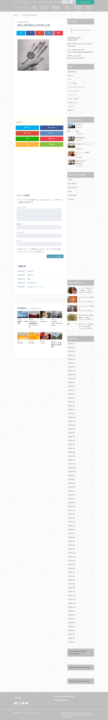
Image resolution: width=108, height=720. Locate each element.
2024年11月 (72, 421)
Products (89, 7)
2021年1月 (71, 522)
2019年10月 (72, 561)
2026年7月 (71, 344)
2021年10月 (72, 506)
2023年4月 (71, 483)
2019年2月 (71, 592)
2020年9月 (71, 526)
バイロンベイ (72, 95)
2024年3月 (71, 452)
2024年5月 (71, 444)
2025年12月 (72, 371)
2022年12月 (72, 487)
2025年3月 (71, 406)
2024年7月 (71, 437)
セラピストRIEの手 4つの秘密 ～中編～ (86, 289)
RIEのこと (71, 75)
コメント (21, 207)
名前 (19, 224)
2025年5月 (71, 398)
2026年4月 (71, 355)
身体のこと (71, 110)
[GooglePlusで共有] (39, 33)
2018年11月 (72, 603)
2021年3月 (71, 514)
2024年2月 (71, 456)
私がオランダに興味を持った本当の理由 (86, 325)
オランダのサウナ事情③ (86, 307)
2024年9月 (71, 429)
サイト (19, 241)
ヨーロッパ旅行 (73, 99)
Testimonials (78, 7)
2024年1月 (71, 460)
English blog (72, 71)
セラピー (71, 106)
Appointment (86, 2)
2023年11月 (72, 468)
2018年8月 (71, 615)
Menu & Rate (45, 7)
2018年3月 (71, 634)
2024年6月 (71, 440)
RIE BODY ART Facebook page (79, 667)
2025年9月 (71, 382)
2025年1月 (71, 413)
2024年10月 (72, 425)
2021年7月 (71, 510)
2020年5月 (71, 533)
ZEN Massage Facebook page (79, 681)
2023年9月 (71, 475)
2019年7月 (71, 572)
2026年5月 (71, 351)
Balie (28, 279)
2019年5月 (71, 580)
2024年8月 (71, 433)
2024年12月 (72, 417)
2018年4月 (71, 630)
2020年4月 (71, 537)
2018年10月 (72, 607)
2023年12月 (72, 464)
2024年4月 (71, 448)
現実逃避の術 (31, 283)
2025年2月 (71, 409)
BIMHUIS (30, 271)
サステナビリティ (74, 91)
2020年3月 (71, 541)
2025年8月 (71, 386)
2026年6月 (71, 347)
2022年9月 (71, 491)
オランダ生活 (72, 83)
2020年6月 (71, 529)
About (34, 7)
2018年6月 (71, 623)
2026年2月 (71, 363)
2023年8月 (71, 479)
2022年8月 (71, 495)
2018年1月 (71, 642)
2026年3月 (71, 359)
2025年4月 (71, 402)
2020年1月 (71, 549)
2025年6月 (71, 394)
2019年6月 (71, 576)
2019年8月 (71, 568)
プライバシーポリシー (32, 713)
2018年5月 (71, 626)
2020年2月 (71, 545)
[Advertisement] (40, 95)
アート (70, 79)
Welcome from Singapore (81, 163)
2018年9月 (71, 611)
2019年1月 (71, 595)
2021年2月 (71, 518)
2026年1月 (71, 367)
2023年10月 (72, 471)
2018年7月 (71, 619)
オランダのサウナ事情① (86, 298)
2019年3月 (71, 588)
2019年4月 (71, 584)
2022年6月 (71, 502)
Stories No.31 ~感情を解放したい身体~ (86, 316)
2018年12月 (72, 599)
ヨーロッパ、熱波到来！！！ (82, 155)
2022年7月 (71, 499)
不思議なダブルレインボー (36, 287)
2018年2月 (71, 638)
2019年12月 (72, 553)
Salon (67, 7)
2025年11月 (72, 375)
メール (20, 232)
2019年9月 (71, 564)
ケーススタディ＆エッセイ (77, 87)
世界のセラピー (73, 102)
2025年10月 (72, 378)
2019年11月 (72, 557)
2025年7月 (71, 390)
